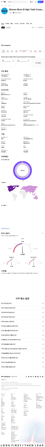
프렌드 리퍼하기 (27, 397)
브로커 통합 (38, 405)
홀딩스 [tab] (12, 23)
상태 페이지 (13, 441)
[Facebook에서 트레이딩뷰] (28, 376)
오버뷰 (12, 402)
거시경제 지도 (3, 427)
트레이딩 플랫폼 (39, 400)
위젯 (37, 395)
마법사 (25, 412)
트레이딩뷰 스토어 (14, 426)
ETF (2, 399)
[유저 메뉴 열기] (36, 2)
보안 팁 (12, 439)
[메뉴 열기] (2, 2)
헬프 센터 (13, 420)
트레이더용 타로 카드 (15, 427)
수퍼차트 (2, 395)
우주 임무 (13, 417)
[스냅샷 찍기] (33, 28)
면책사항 (12, 434)
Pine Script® (3, 429)
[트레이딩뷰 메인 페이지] (5, 2)
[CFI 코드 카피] (6, 129)
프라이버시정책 (14, 435)
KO (32, 1)
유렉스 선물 (13, 411)
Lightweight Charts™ (40, 397)
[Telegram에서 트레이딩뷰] (38, 376)
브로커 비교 (13, 405)
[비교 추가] (13, 61)
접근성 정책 (13, 437)
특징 (12, 395)
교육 (24, 406)
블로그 (12, 418)
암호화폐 (2, 402)
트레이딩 (25, 405)
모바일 (2, 432)
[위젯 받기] (35, 28)
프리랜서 (25, 413)
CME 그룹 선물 (14, 410)
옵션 (2, 426)
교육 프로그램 (38, 407)
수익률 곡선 (3, 425)
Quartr (17, 388)
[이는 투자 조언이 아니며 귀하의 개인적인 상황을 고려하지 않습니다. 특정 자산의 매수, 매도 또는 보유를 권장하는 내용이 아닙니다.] (17, 235)
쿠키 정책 (13, 436)
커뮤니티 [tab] (17, 23)
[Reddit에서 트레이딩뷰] (42, 376)
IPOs (2, 420)
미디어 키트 (13, 422)
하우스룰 (25, 400)
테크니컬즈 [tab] (22, 23)
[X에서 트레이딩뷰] (26, 376)
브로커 (12, 403)
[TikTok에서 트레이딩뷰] (40, 376)
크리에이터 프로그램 (27, 398)
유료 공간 (25, 415)
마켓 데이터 (13, 397)
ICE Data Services (15, 382)
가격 (12, 396)
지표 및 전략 (26, 411)
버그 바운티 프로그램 (15, 440)
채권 (2, 401)
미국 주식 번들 (13, 412)
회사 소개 (13, 416)
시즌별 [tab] (27, 23)
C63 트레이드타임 (14, 429)
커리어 (12, 421)
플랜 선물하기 (13, 398)
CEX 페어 (3, 403)
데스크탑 (2, 434)
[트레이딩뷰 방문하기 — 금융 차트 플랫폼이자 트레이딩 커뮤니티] (6, 45)
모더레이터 (26, 401)
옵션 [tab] (31, 23)
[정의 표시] (9, 74)
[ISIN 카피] (35, 125)
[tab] (3, 28)
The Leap (13, 406)
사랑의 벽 (25, 396)
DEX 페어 (3, 405)
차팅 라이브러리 (39, 396)
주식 (2, 398)
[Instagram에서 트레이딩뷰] (33, 376)
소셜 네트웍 (26, 395)
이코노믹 (2, 416)
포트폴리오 (3, 423)
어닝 (2, 417)
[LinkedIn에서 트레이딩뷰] (35, 376)
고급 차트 (38, 398)
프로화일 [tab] (7, 23)
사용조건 (12, 432)
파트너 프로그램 (39, 406)
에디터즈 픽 (26, 407)
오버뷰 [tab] (2, 23)
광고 (37, 403)
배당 (2, 418)
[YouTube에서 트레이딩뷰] (31, 376)
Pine (2, 406)
